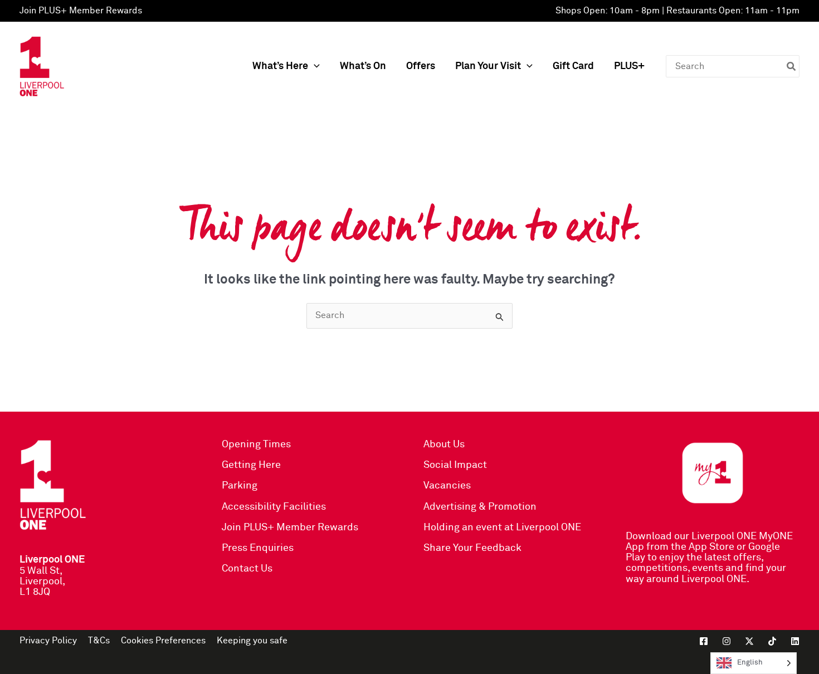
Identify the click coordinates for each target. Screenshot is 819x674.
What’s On (363, 66)
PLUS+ (629, 66)
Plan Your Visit (488, 66)
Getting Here (251, 465)
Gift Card (573, 66)
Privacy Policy (48, 640)
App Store (711, 547)
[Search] (791, 66)
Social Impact (455, 465)
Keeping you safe (252, 640)
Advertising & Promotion (480, 507)
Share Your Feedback (472, 548)
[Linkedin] (795, 641)
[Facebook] (703, 641)
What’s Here (280, 66)
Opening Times (256, 444)
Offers (420, 66)
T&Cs (99, 640)
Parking (239, 486)
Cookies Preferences (163, 640)
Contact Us (247, 569)
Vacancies (447, 486)
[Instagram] (726, 641)
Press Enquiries (258, 548)
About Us (444, 444)
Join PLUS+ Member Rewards (81, 10)
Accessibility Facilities (274, 507)
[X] (749, 641)
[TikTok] (772, 641)
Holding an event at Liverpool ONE (502, 527)
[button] (314, 66)
